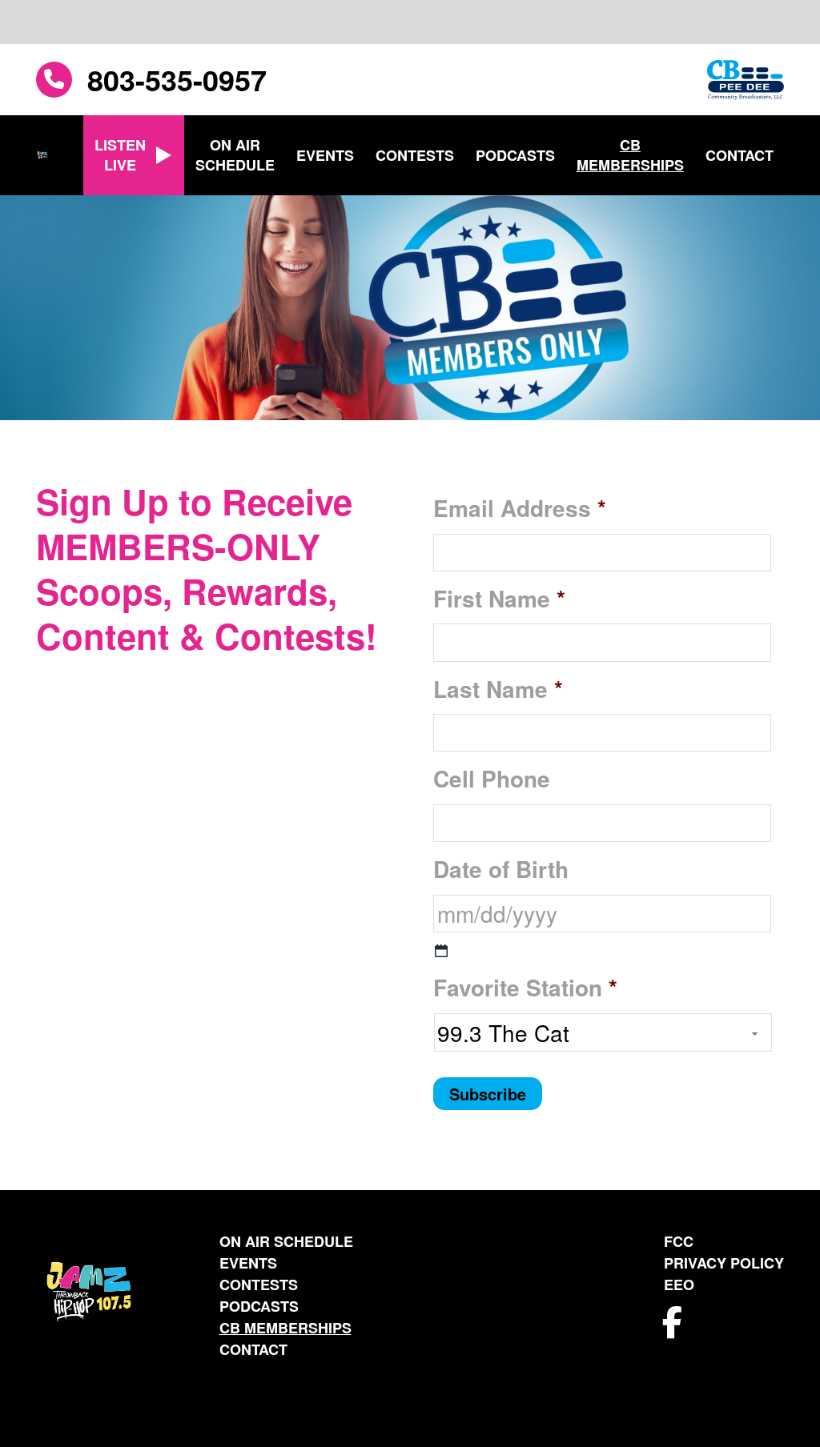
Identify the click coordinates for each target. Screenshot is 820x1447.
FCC (678, 1241)
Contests (415, 155)
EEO (679, 1284)
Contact (739, 155)
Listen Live (120, 154)
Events (325, 155)
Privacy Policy (724, 1263)
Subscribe (487, 1093)
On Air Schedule (235, 154)
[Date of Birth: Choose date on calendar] (441, 951)
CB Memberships (630, 154)
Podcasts (515, 155)
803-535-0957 (177, 79)
